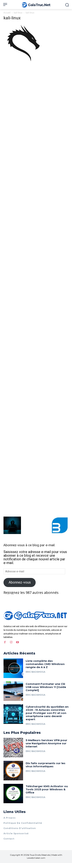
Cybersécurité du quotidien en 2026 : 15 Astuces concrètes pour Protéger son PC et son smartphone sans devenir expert (47, 713)
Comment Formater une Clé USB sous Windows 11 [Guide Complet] (46, 687)
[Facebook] (4, 642)
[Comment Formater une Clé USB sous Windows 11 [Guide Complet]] (13, 691)
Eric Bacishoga (35, 672)
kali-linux (18, 12)
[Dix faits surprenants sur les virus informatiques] (13, 770)
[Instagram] (11, 642)
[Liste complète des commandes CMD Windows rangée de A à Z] (13, 668)
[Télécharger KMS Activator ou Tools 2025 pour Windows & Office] (13, 793)
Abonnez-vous (20, 582)
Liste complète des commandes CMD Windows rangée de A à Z (45, 664)
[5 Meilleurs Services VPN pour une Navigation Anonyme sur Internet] (13, 747)
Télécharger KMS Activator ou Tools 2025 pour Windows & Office (47, 789)
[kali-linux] (23, 62)
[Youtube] (17, 642)
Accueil (6, 12)
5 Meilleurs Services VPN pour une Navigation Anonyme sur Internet (46, 743)
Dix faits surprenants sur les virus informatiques (45, 765)
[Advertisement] (36, 102)
